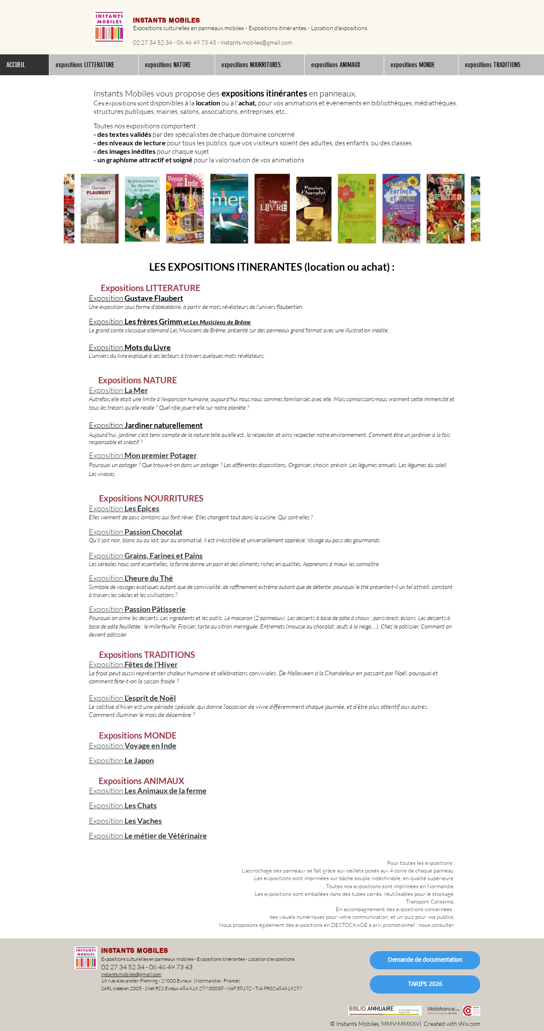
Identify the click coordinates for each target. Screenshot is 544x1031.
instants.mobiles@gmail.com (256, 42)
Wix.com (469, 1023)
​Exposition (107, 425)
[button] (93, 64)
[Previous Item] (78, 208)
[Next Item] (465, 208)
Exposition (107, 760)
